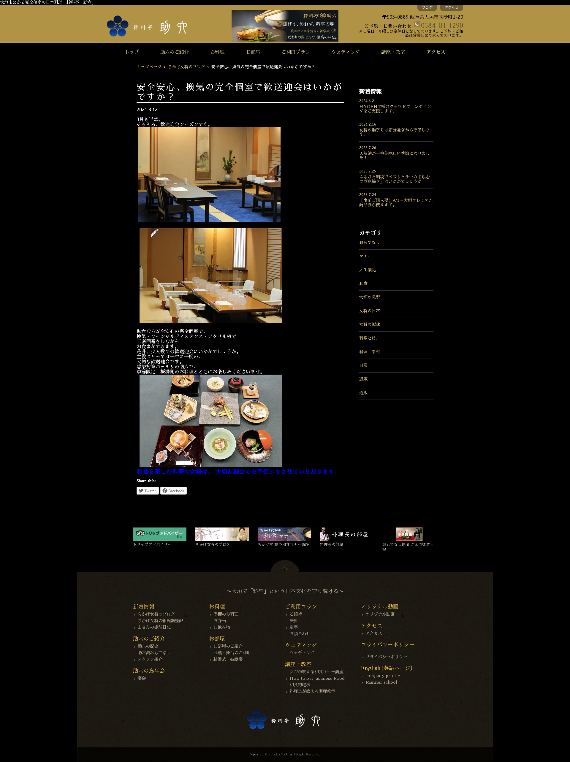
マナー (365, 256)
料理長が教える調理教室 (312, 691)
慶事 (293, 627)
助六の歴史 (147, 646)
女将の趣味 (369, 324)
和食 (363, 283)
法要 (293, 621)
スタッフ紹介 (149, 659)
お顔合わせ (299, 634)
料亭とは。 (369, 338)
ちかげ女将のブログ (186, 67)
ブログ (427, 7)
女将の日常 (369, 311)
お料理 (217, 52)
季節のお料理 (225, 614)
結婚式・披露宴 (228, 659)
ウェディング (345, 52)
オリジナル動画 (380, 614)
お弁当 (219, 621)
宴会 (141, 678)
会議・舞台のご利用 (232, 653)
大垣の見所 (369, 297)
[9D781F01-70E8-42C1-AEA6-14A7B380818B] (211, 465)
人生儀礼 (367, 270)
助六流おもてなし (154, 653)
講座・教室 (393, 52)
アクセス (451, 7)
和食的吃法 (299, 685)
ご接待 (295, 614)
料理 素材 (369, 352)
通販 (363, 379)
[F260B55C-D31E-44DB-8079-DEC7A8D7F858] (209, 220)
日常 (363, 365)
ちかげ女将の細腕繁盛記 (160, 621)
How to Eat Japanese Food (317, 678)
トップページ (149, 67)
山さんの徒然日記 (154, 627)
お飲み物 (221, 627)
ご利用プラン (295, 52)
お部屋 (253, 52)
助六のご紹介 (174, 52)
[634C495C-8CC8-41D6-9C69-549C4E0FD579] (211, 321)
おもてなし (369, 242)
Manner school (381, 682)
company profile (382, 676)
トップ (132, 52)
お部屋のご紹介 (228, 646)
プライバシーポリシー (386, 657)
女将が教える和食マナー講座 (316, 672)
